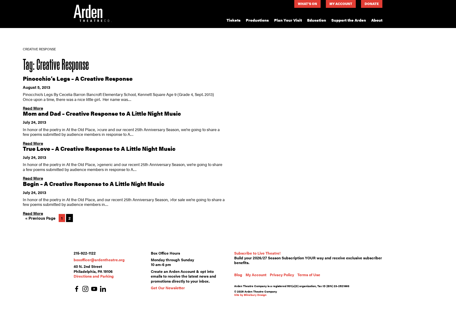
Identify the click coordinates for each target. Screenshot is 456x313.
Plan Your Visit (288, 20)
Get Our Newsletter (168, 287)
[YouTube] (94, 289)
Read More (33, 108)
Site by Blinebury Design (250, 295)
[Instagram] (85, 289)
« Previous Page (40, 218)
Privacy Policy (282, 274)
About (376, 20)
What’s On (307, 3)
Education (316, 20)
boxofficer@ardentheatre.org (99, 259)
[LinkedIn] (103, 289)
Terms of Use (308, 274)
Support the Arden (348, 20)
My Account (340, 3)
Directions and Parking (94, 276)
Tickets (234, 20)
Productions (257, 20)
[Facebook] (77, 289)
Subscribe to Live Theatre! (257, 253)
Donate (372, 3)
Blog (238, 274)
